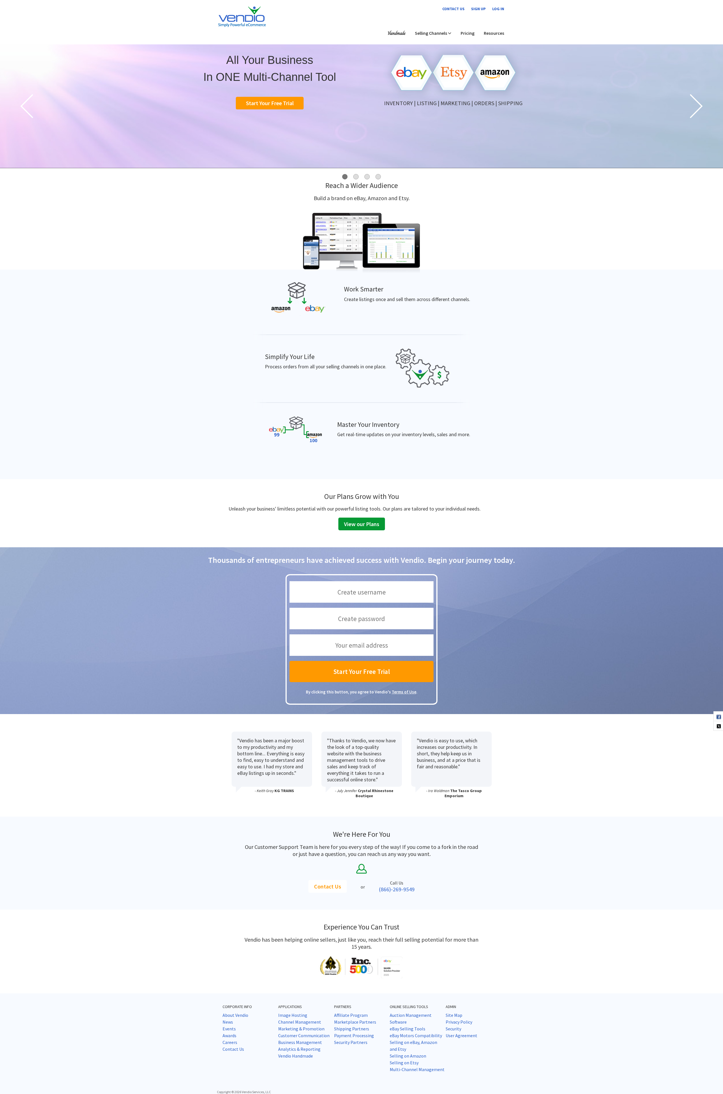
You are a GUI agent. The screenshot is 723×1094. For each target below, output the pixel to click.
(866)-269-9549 (397, 889)
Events (229, 1029)
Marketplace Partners (355, 1022)
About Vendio (235, 1015)
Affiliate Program (351, 1015)
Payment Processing (354, 1035)
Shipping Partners (351, 1029)
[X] (718, 725)
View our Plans (361, 523)
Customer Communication (304, 1035)
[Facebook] (718, 716)
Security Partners (350, 1042)
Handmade (397, 33)
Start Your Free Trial (270, 103)
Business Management (300, 1042)
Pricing (467, 33)
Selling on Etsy (404, 1062)
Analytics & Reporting (299, 1049)
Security (453, 1029)
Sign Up (478, 8)
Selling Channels (431, 33)
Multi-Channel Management (417, 1069)
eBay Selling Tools (407, 1029)
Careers (230, 1042)
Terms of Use (404, 692)
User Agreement (461, 1035)
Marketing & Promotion (301, 1029)
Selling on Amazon (408, 1056)
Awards (229, 1035)
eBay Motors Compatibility (416, 1035)
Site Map (454, 1015)
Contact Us (327, 886)
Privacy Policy (459, 1022)
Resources (494, 33)
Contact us (453, 8)
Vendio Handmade (295, 1056)
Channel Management (299, 1022)
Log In (498, 8)
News (228, 1022)
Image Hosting (292, 1015)
